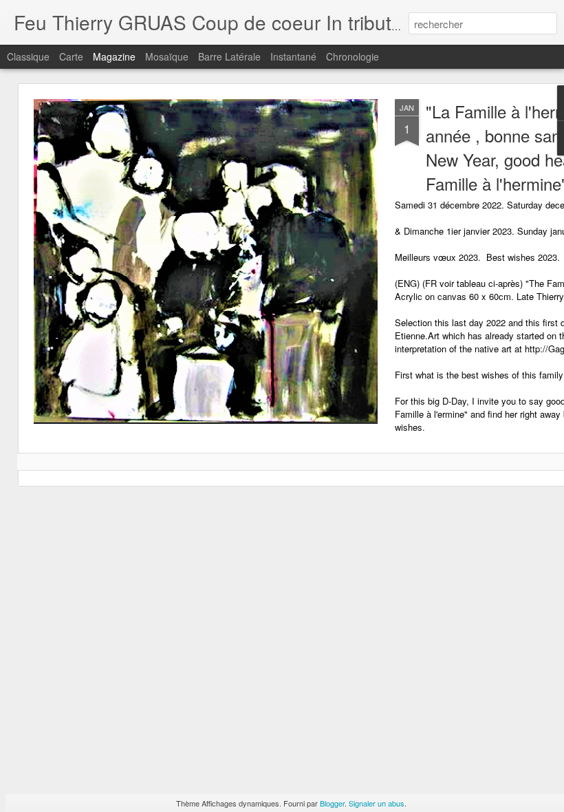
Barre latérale (229, 56)
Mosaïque (166, 56)
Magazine (114, 56)
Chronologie (352, 56)
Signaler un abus (376, 803)
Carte (71, 56)
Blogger (332, 803)
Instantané (293, 56)
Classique (28, 56)
